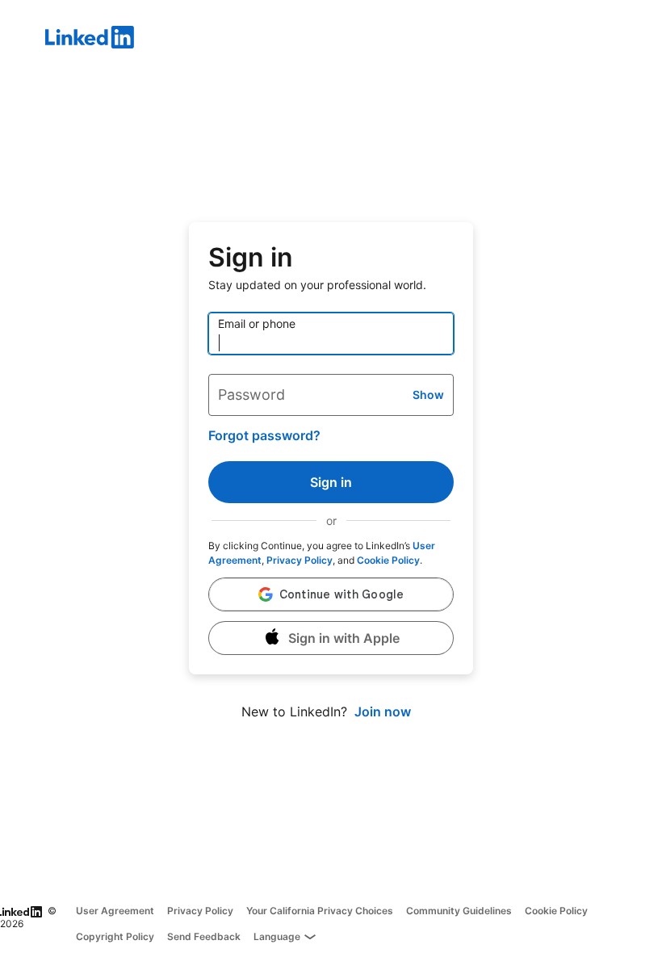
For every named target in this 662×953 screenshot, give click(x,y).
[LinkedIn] (353, 39)
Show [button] (428, 394)
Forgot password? (264, 435)
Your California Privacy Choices (319, 911)
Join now (382, 711)
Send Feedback (204, 936)
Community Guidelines (459, 911)
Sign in (331, 482)
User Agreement (115, 911)
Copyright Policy (115, 936)
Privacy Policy (299, 560)
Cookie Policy (388, 560)
